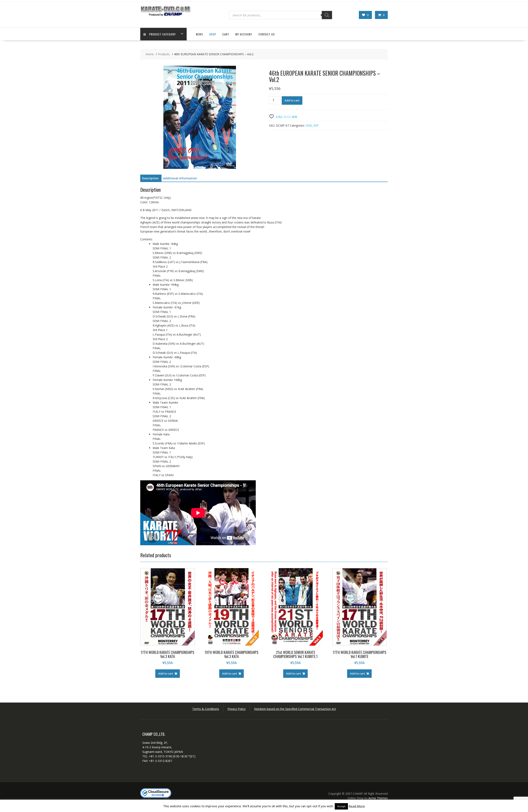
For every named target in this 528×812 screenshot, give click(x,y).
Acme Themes (378, 798)
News (199, 34)
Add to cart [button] (165, 673)
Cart (225, 34)
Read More (357, 806)
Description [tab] (150, 178)
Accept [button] (341, 806)
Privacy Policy (236, 709)
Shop (212, 34)
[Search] (327, 15)
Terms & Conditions (205, 709)
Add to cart (292, 100)
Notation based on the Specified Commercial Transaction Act (295, 709)
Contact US (266, 34)
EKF (316, 125)
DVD (309, 125)
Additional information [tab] (180, 178)
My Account (243, 34)
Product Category (162, 34)
